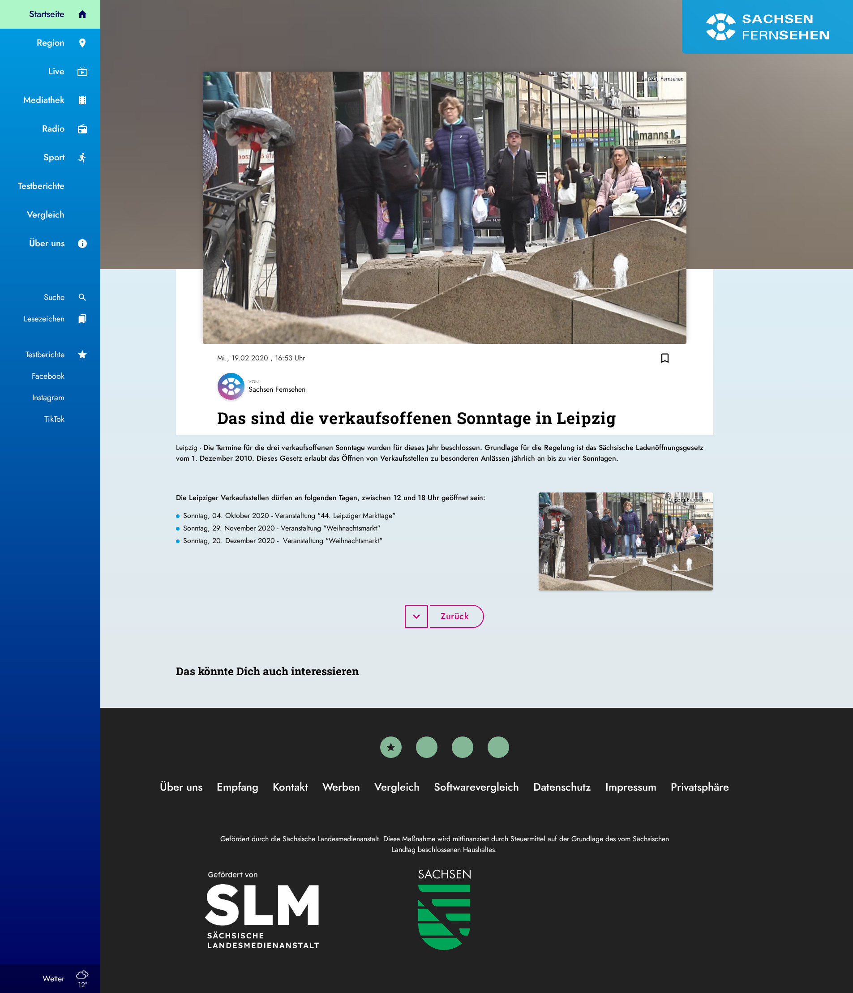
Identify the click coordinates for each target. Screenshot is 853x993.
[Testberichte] (391, 747)
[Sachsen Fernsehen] (767, 27)
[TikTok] (498, 747)
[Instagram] (462, 747)
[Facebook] (426, 747)
